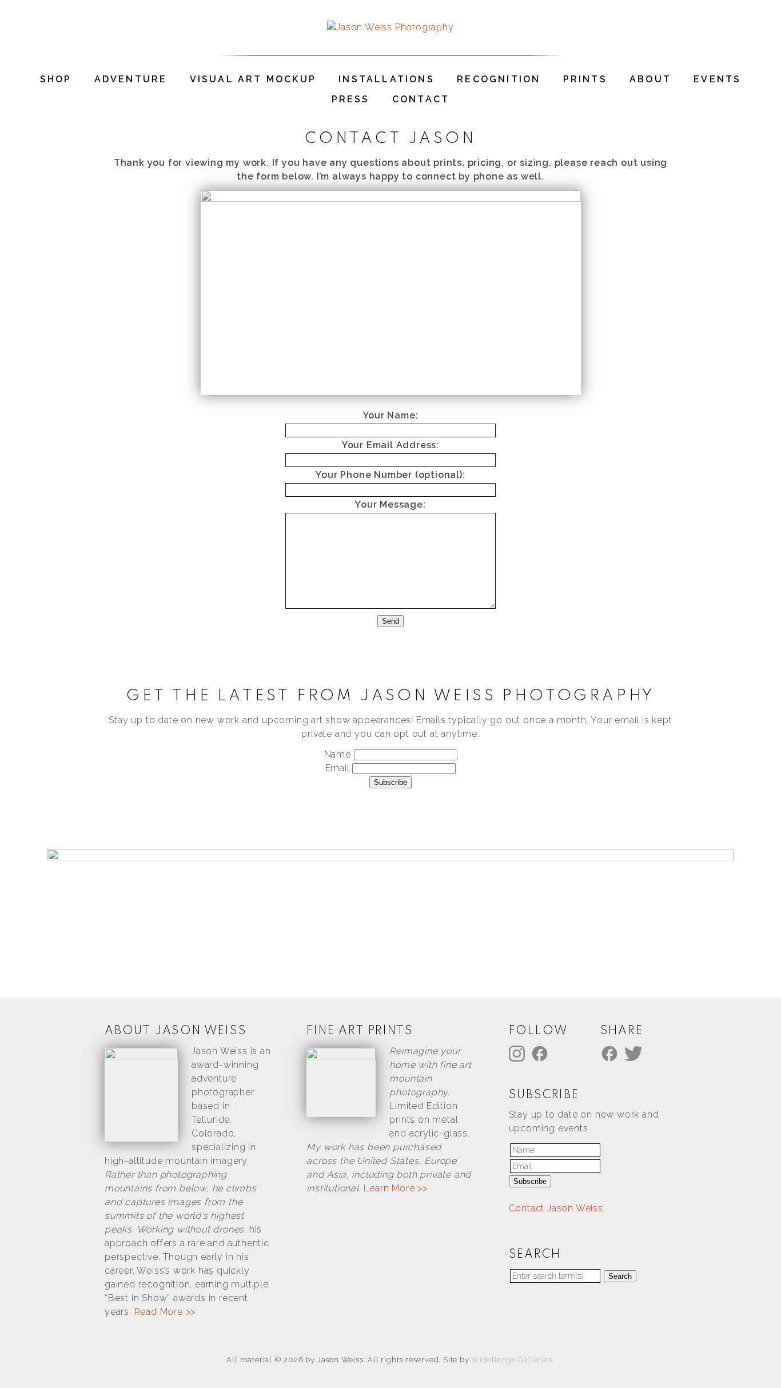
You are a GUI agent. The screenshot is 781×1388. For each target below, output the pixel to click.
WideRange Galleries (511, 1359)
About (650, 79)
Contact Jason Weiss (556, 1208)
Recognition (498, 79)
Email (339, 768)
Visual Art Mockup (253, 79)
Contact (420, 99)
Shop (56, 79)
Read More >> (165, 1311)
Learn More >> (395, 1188)
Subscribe (390, 782)
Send (390, 621)
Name (339, 754)
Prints (585, 79)
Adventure (131, 79)
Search (620, 1276)
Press (351, 99)
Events (717, 79)
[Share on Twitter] (635, 1052)
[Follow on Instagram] (518, 1052)
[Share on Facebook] (611, 1052)
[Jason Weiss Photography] (390, 27)
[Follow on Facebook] (541, 1052)
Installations (386, 79)
